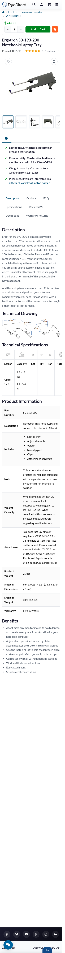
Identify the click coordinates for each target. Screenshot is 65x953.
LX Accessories (13, 15)
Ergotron (12, 12)
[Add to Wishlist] (8, 61)
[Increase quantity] (21, 29)
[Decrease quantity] (8, 29)
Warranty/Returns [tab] (37, 215)
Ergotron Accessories (31, 12)
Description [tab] (13, 198)
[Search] (34, 4)
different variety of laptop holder (29, 182)
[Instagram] (45, 934)
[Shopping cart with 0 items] (49, 4)
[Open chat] (8, 945)
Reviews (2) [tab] (36, 206)
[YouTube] (26, 934)
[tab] (6, 138)
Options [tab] (31, 198)
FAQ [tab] (46, 198)
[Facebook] (6, 934)
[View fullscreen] (54, 61)
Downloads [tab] (12, 215)
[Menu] (56, 4)
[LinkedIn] (55, 934)
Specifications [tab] (14, 206)
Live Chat (47, 950)
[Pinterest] (36, 934)
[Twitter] (16, 934)
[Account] (41, 4)
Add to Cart (38, 29)
